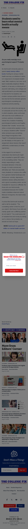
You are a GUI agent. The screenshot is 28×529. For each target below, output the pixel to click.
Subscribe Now (14, 270)
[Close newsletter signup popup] (22, 255)
